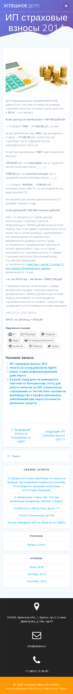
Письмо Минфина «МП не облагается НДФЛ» (36, 522)
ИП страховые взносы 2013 (28, 363)
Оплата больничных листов (36, 515)
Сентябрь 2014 (36, 581)
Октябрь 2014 (36, 574)
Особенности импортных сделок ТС (37, 508)
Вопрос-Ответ (36, 544)
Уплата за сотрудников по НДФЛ (33, 367)
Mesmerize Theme (55, 688)
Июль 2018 (36, 567)
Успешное (21, 6)
